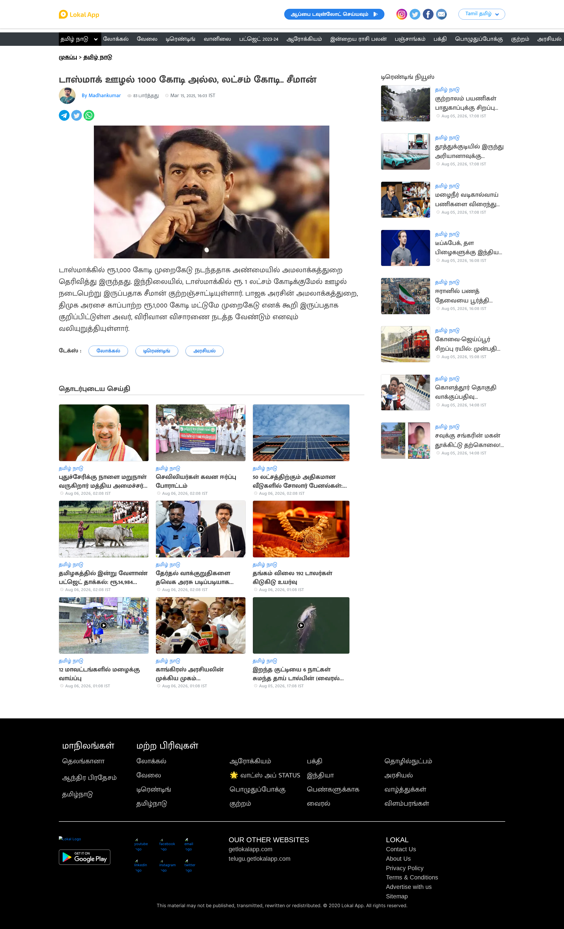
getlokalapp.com (250, 849)
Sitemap (397, 896)
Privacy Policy (405, 868)
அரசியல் (398, 775)
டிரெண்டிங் (153, 789)
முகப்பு (68, 57)
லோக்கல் (151, 761)
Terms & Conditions (412, 877)
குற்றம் (240, 803)
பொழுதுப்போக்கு (258, 789)
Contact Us (401, 849)
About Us (398, 858)
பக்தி (315, 761)
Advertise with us (409, 887)
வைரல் (318, 803)
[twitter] (77, 118)
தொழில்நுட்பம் (408, 761)
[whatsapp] (89, 118)
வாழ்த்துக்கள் (405, 789)
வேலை (148, 775)
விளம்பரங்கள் (406, 803)
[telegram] (65, 118)
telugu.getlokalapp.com (259, 858)
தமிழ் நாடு (74, 39)
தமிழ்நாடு (77, 794)
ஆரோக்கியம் (250, 761)
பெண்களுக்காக (333, 789)
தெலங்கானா (83, 761)
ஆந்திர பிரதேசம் (89, 778)
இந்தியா (320, 775)
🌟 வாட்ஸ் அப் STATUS (265, 775)
